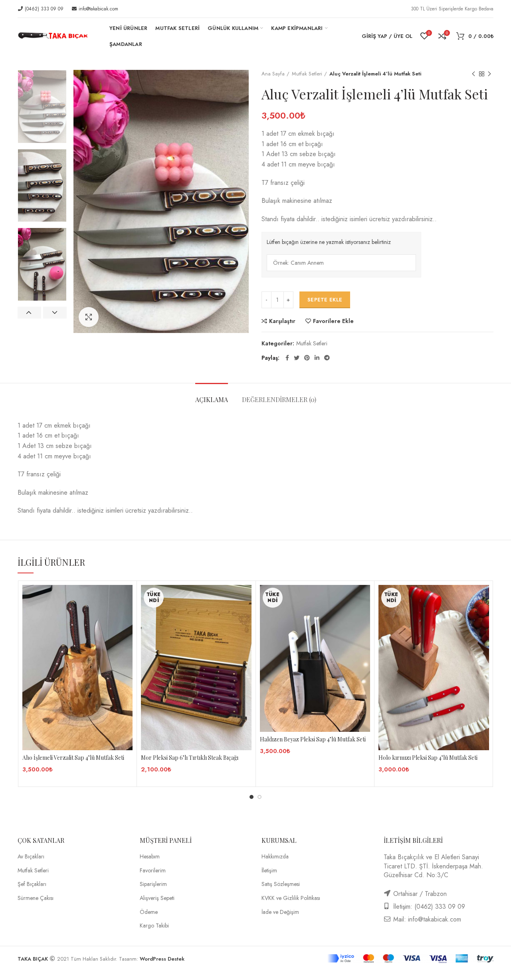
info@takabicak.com (97, 8)
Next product (489, 74)
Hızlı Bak (127, 616)
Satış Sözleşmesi (280, 884)
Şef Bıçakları (32, 884)
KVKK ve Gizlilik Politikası (290, 898)
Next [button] (55, 313)
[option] (42, 106)
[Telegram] (327, 358)
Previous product (473, 74)
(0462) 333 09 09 (43, 8)
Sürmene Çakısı (35, 898)
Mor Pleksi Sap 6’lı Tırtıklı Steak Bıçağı (189, 757)
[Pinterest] (307, 358)
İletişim (269, 870)
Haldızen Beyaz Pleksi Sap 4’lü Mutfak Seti (313, 739)
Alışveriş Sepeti (157, 898)
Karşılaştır (282, 321)
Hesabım (150, 856)
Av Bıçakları (31, 856)
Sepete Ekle (324, 299)
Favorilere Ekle (333, 321)
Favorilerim (153, 870)
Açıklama (211, 399)
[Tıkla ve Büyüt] (89, 317)
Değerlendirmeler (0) (279, 399)
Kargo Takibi (154, 925)
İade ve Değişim (280, 912)
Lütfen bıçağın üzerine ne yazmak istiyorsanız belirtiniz (329, 242)
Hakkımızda (275, 856)
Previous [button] (29, 313)
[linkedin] (317, 358)
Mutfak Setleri (307, 73)
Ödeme (149, 912)
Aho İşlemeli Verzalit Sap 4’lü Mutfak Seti (73, 757)
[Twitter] (296, 358)
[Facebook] (287, 358)
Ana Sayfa (273, 73)
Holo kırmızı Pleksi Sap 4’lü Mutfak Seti (427, 757)
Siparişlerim (153, 884)
